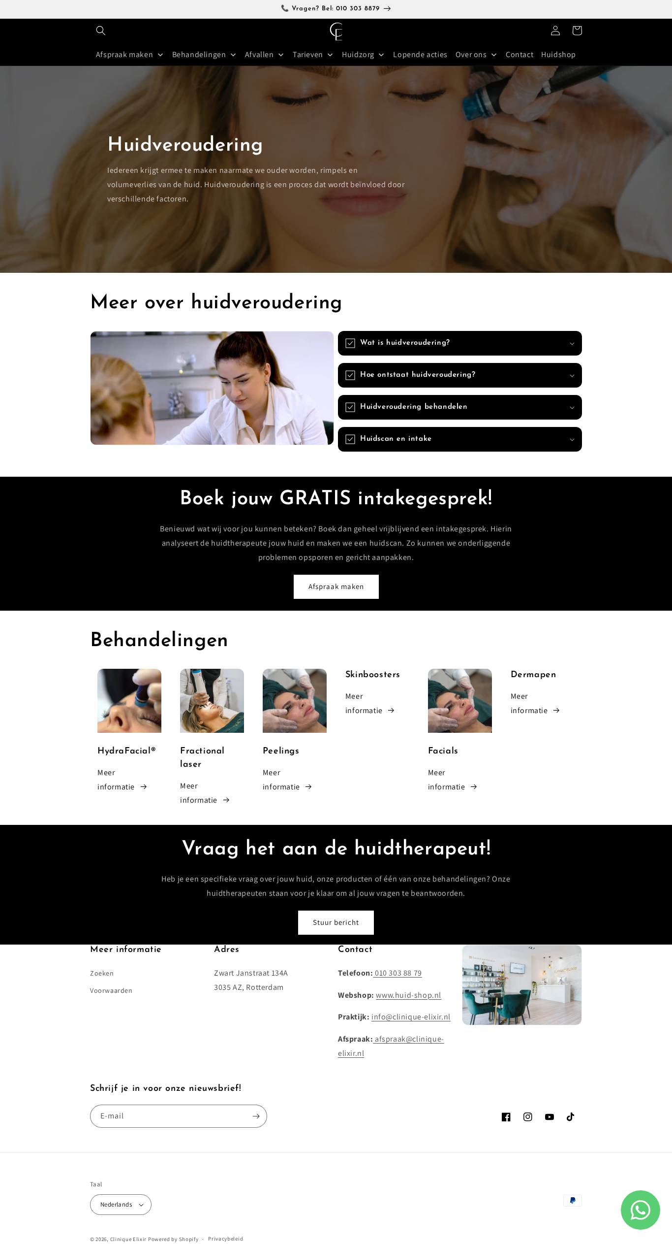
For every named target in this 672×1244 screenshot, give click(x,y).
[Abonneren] (256, 1116)
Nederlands (116, 1204)
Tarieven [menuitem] (308, 54)
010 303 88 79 (397, 973)
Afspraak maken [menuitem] (124, 54)
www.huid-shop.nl (408, 995)
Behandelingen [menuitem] (199, 54)
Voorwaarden (111, 990)
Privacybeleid (225, 1238)
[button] (101, 30)
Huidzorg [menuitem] (358, 54)
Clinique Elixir (128, 1239)
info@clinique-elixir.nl (411, 1017)
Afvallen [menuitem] (259, 54)
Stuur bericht (336, 922)
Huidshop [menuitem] (558, 54)
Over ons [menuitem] (471, 54)
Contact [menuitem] (519, 54)
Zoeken (102, 973)
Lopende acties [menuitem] (420, 54)
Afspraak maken (336, 586)
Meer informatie (116, 779)
